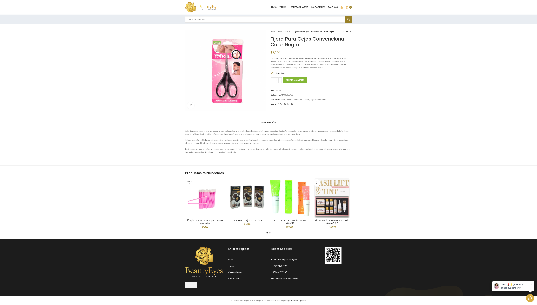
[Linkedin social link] (288, 104)
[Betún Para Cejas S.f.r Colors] (247, 198)
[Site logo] (202, 7)
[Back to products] (346, 31)
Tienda (231, 266)
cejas (283, 99)
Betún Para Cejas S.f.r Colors (247, 220)
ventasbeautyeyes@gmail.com (284, 278)
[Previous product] (343, 31)
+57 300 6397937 (279, 266)
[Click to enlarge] (190, 105)
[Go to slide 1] (267, 233)
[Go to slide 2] (270, 233)
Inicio (273, 31)
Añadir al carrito (295, 80)
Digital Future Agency (296, 300)
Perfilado (298, 99)
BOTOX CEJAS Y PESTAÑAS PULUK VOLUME (290, 221)
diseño (290, 99)
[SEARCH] (348, 19)
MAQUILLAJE (284, 31)
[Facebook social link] (277, 104)
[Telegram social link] (292, 104)
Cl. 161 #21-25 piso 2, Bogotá (284, 259)
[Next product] (350, 31)
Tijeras (306, 99)
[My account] (341, 7)
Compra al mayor (235, 272)
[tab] (268, 121)
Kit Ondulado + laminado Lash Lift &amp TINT (332, 221)
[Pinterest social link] (285, 104)
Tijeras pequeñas (318, 99)
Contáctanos (234, 278)
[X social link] (281, 104)
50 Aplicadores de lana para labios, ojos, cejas (205, 221)
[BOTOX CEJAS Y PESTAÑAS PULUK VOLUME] (289, 198)
